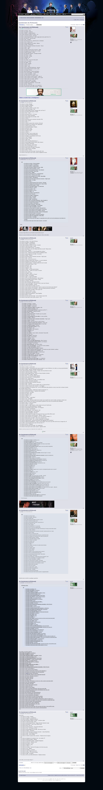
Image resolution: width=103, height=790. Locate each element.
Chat (78, 19)
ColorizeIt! (50, 780)
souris (71, 370)
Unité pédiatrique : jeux (39, 17)
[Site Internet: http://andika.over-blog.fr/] (71, 42)
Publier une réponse (22, 24)
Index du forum (23, 17)
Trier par (55, 762)
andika (22, 28)
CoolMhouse (72, 441)
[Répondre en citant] (66, 27)
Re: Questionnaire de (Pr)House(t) (28, 27)
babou (22, 511)
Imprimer (80, 17)
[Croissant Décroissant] (71, 762)
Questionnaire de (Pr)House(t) (28, 23)
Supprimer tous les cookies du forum (60, 775)
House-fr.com (51, 11)
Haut (83, 98)
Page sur (78, 24)
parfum (27, 673)
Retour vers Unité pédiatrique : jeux (25, 767)
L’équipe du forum (51, 775)
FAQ (75, 19)
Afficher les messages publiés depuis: (37, 762)
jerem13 (22, 582)
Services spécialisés (30, 17)
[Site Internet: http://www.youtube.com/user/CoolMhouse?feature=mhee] (71, 452)
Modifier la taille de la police (83, 17)
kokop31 (22, 239)
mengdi (22, 102)
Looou (22, 301)
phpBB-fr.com (58, 780)
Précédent (21, 762)
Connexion (82, 19)
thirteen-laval (23, 159)
